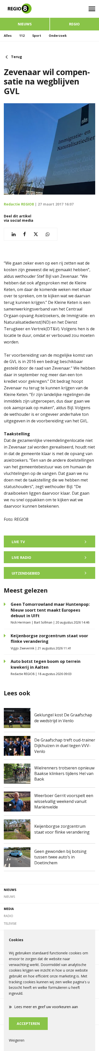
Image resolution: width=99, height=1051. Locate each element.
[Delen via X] (36, 234)
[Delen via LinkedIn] (13, 234)
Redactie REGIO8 (19, 204)
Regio (74, 24)
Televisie (10, 923)
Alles (8, 35)
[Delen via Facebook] (24, 234)
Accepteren (28, 1023)
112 (22, 35)
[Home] (25, 9)
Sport (36, 35)
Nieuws (25, 24)
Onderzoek (58, 35)
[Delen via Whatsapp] (47, 234)
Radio (8, 916)
